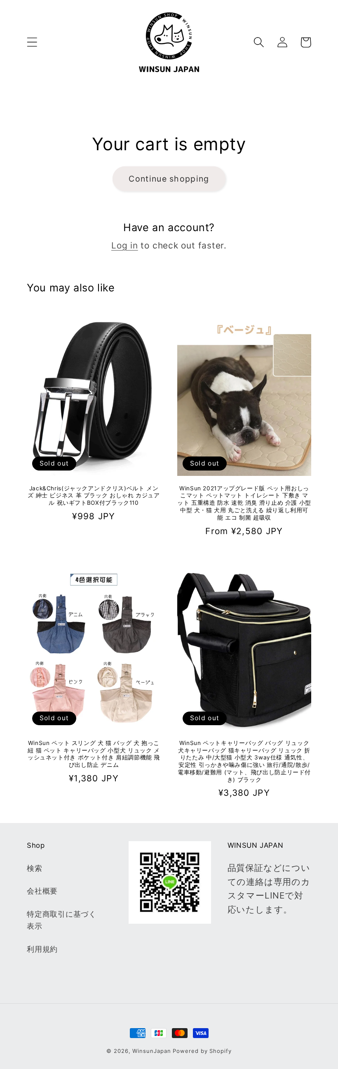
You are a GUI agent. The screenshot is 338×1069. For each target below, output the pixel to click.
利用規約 (42, 948)
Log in (124, 245)
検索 (34, 868)
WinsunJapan (151, 1051)
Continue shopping (169, 179)
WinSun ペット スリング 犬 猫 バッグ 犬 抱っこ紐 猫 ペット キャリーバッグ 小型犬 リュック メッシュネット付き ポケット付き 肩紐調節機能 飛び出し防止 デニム (94, 754)
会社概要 (42, 890)
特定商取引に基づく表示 (61, 919)
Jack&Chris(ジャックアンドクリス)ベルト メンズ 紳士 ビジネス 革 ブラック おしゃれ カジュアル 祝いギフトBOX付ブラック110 (94, 495)
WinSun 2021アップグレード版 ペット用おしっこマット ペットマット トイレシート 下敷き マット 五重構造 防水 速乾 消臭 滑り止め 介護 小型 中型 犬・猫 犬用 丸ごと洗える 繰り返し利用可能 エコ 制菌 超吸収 (244, 503)
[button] (32, 42)
